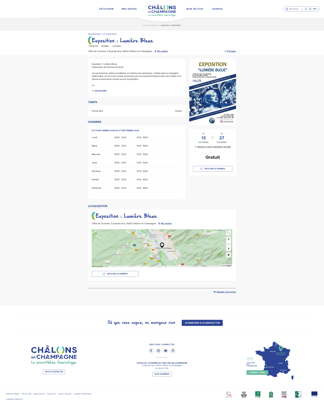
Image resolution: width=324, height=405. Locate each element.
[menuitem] (106, 9)
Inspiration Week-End (14, 399)
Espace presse (39, 394)
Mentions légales (13, 394)
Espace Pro (51, 394)
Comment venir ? (257, 372)
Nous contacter (54, 372)
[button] (295, 7)
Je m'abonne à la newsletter (202, 322)
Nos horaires (162, 374)
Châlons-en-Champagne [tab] (252, 364)
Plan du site (26, 394)
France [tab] (250, 358)
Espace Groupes (64, 394)
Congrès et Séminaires (83, 394)
